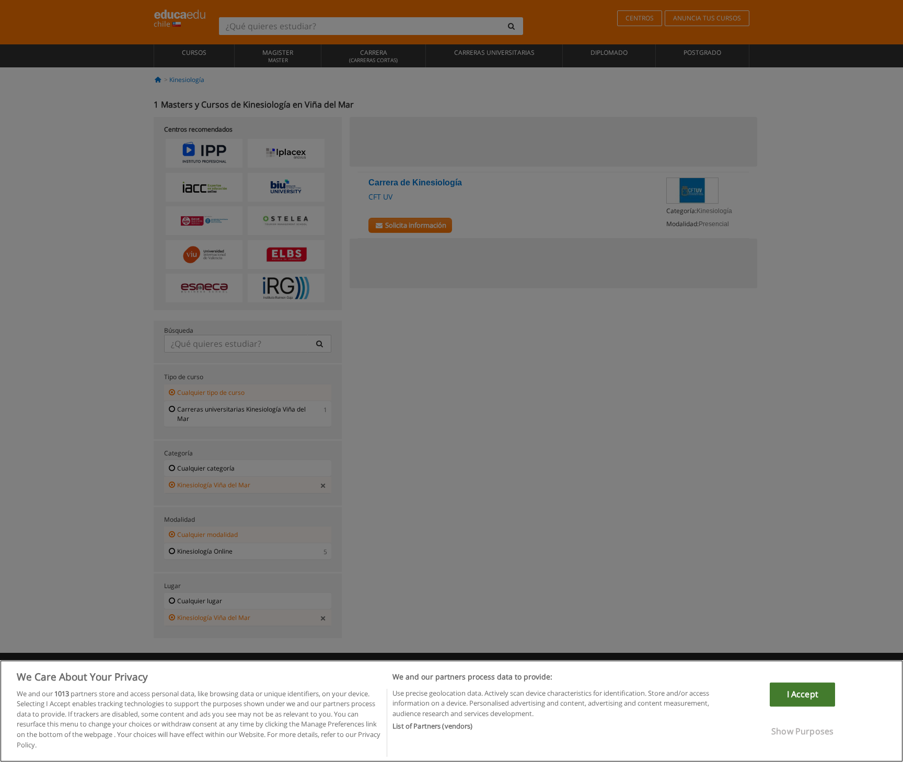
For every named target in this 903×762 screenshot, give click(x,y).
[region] (451, 711)
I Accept (802, 694)
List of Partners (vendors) (432, 726)
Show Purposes (802, 730)
